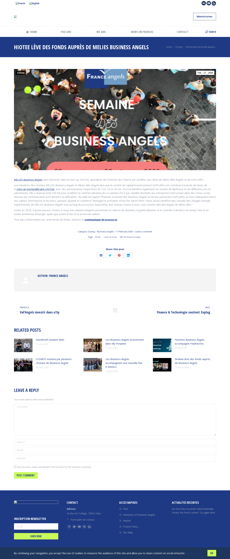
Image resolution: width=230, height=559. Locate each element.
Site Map (128, 532)
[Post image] (23, 345)
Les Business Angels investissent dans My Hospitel (124, 341)
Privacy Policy (130, 526)
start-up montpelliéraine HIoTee (35, 189)
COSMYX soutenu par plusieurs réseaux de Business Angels (54, 361)
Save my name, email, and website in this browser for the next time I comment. (54, 467)
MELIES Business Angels (28, 179)
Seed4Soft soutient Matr (50, 339)
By (105, 231)
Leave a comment (143, 231)
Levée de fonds (110, 237)
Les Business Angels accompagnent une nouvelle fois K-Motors (123, 362)
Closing (20, 73)
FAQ (125, 508)
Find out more (193, 553)
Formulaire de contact (83, 519)
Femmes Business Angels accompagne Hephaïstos (189, 341)
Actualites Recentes (185, 502)
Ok (211, 553)
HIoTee (98, 237)
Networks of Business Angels (139, 514)
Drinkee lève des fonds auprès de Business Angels (192, 361)
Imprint (127, 520)
